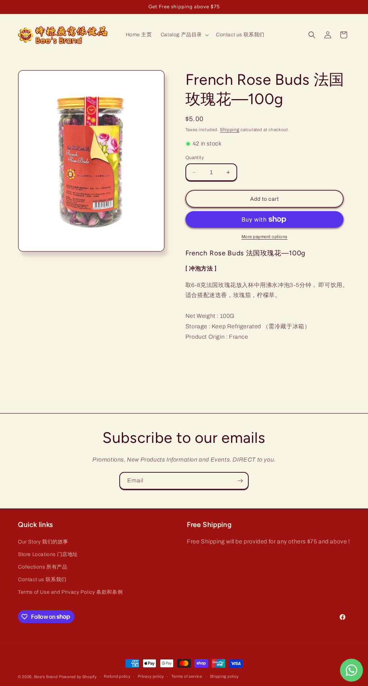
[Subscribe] (240, 481)
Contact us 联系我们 (42, 579)
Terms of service (186, 676)
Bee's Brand (46, 677)
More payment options (265, 236)
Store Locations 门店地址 (48, 554)
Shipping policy (224, 676)
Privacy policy (151, 676)
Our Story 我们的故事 (43, 541)
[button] (184, 34)
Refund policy (117, 676)
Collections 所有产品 (43, 567)
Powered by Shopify (78, 677)
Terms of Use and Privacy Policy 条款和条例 (70, 592)
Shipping (229, 129)
